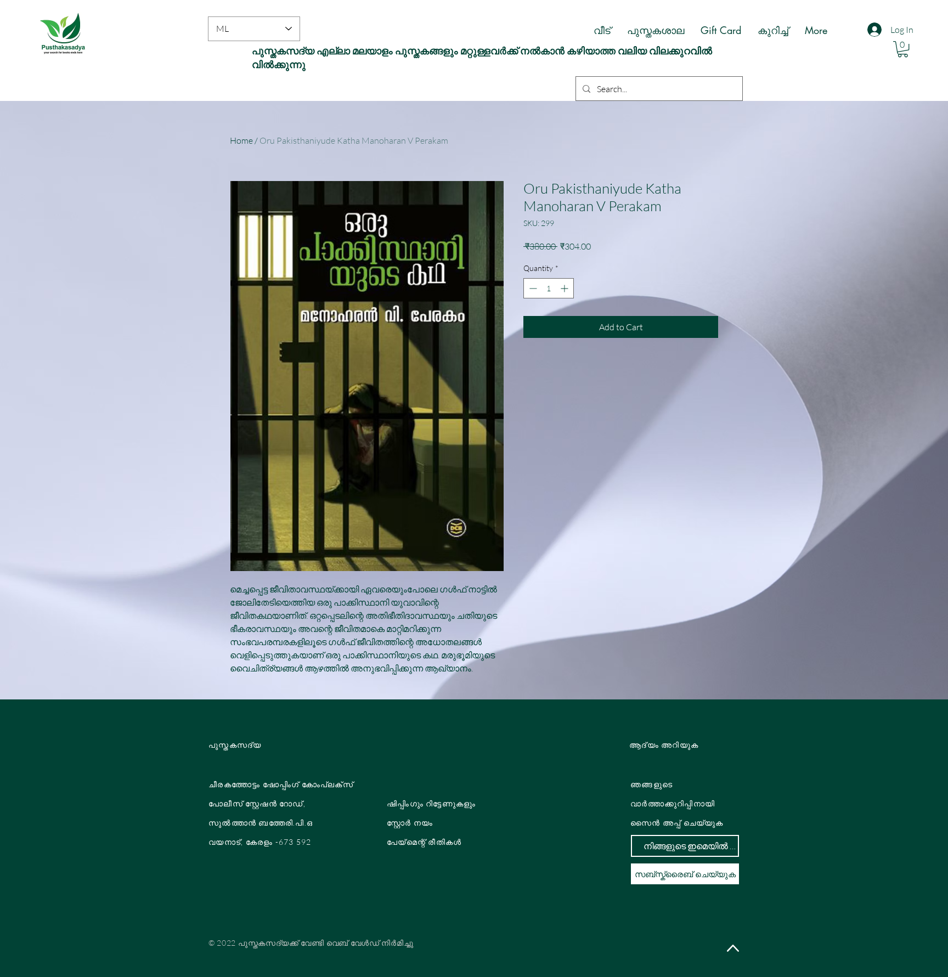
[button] (902, 49)
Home (241, 140)
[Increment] (565, 288)
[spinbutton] (548, 288)
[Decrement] (532, 288)
